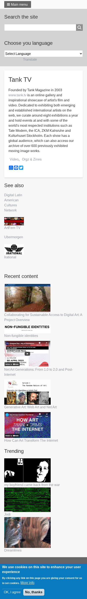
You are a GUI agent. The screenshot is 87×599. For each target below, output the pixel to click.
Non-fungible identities (21, 336)
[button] (17, 4)
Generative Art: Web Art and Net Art (30, 407)
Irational (10, 257)
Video (14, 159)
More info (27, 583)
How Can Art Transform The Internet (31, 440)
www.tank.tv (17, 95)
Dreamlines (13, 550)
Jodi (7, 514)
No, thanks (33, 592)
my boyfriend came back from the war (32, 485)
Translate (30, 59)
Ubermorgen (13, 237)
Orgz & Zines (32, 159)
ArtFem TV (12, 228)
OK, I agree (12, 592)
